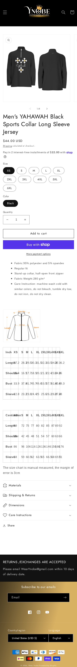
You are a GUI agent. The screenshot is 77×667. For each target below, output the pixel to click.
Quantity (8, 212)
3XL (24, 179)
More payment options (38, 254)
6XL (9, 188)
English (57, 638)
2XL (9, 179)
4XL (39, 179)
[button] (5, 12)
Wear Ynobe (33, 665)
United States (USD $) (24, 638)
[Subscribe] (65, 597)
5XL (55, 179)
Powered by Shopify (47, 665)
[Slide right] (47, 109)
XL (58, 171)
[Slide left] (30, 109)
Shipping (7, 145)
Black (10, 203)
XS (8, 171)
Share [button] (11, 525)
